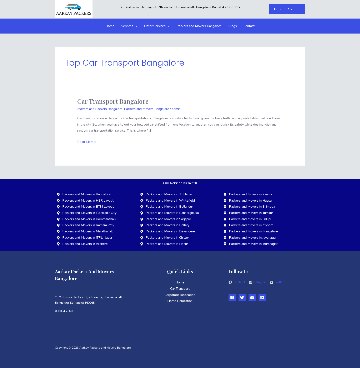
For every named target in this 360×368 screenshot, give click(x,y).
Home (109, 26)
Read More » (86, 141)
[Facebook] (232, 297)
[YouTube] (252, 297)
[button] (287, 9)
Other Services (155, 26)
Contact (249, 26)
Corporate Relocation (180, 295)
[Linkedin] (262, 297)
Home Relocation (179, 301)
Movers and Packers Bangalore (99, 109)
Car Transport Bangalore (113, 101)
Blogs (232, 26)
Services (127, 26)
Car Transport (180, 288)
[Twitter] (242, 297)
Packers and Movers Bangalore (199, 26)
